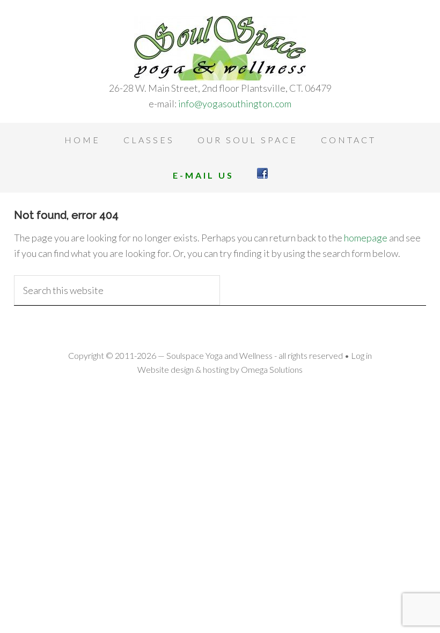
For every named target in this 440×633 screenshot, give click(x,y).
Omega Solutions (272, 369)
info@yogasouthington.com (234, 103)
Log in (361, 355)
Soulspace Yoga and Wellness (220, 48)
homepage (365, 238)
